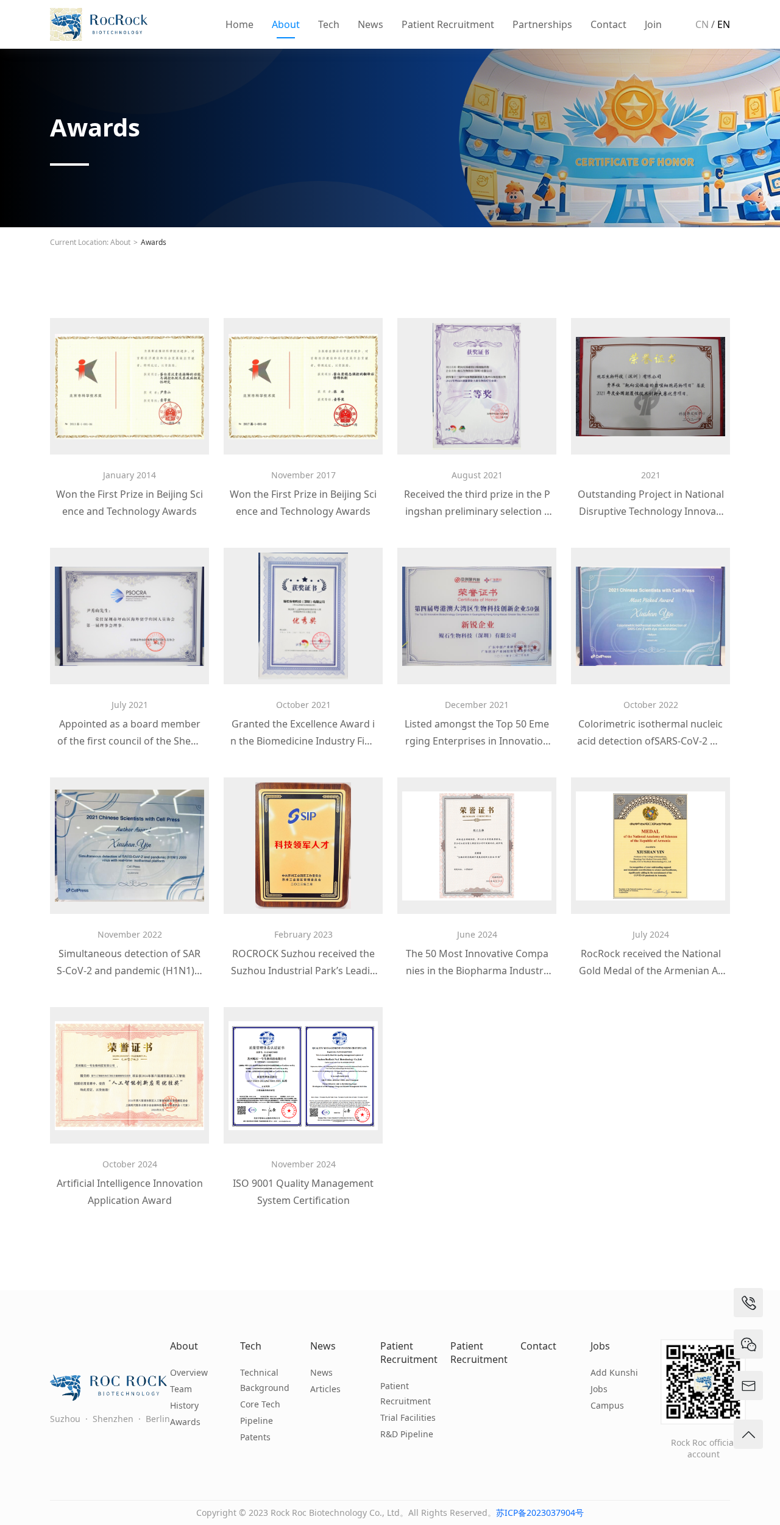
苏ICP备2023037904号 (540, 1512)
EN (723, 24)
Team (181, 1389)
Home (239, 24)
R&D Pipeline (406, 1434)
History (184, 1405)
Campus (607, 1405)
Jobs (600, 1346)
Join (653, 24)
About (286, 24)
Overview (189, 1372)
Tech (328, 24)
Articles (325, 1389)
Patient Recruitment (448, 24)
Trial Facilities (408, 1417)
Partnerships (542, 24)
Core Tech (260, 1404)
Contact (608, 24)
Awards (153, 242)
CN (702, 24)
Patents (255, 1437)
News (370, 24)
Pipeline (256, 1420)
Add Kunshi (614, 1372)
